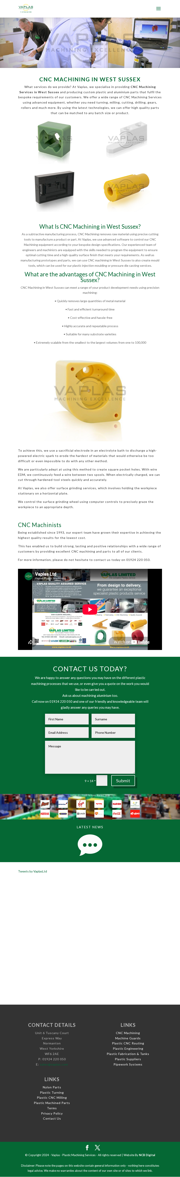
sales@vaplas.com (54, 1064)
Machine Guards (128, 1038)
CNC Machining (128, 1033)
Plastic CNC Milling (52, 1097)
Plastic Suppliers (128, 1059)
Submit (123, 780)
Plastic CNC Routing (128, 1043)
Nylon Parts (52, 1087)
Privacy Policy (52, 1113)
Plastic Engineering (128, 1048)
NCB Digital (147, 1155)
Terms (52, 1108)
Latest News (90, 827)
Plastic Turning (52, 1092)
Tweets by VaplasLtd (32, 871)
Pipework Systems (127, 1064)
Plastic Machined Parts (52, 1103)
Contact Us (52, 1118)
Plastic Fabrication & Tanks (128, 1054)
